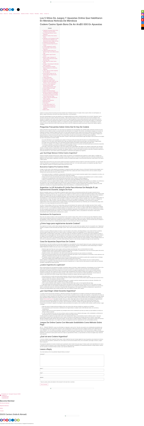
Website (41, 377)
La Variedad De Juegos (48, 78)
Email (41, 372)
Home (1, 13)
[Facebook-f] (1, 9)
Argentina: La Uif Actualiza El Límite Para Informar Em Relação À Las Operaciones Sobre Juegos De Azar (50, 40)
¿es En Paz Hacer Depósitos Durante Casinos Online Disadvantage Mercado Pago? (49, 85)
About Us (6, 13)
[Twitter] (9, 9)
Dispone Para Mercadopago (49, 90)
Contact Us (46, 13)
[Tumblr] (15, 9)
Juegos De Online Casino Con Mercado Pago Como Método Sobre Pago (51, 52)
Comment (42, 354)
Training (10, 13)
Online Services (16, 13)
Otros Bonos (45, 102)
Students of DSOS (25, 13)
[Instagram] (4, 9)
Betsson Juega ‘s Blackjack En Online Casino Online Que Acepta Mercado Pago (50, 58)
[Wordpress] (18, 9)
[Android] (18, 420)
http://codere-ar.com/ (48, 298)
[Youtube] (7, 9)
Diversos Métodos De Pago (49, 88)
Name (41, 368)
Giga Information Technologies (40, 423)
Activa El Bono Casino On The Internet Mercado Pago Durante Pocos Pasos (50, 75)
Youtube (2, 410)
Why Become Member (4, 403)
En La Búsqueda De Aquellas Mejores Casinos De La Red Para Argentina (50, 68)
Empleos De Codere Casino (49, 80)
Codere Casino (46, 89)
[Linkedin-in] (12, 9)
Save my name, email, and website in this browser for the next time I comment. (58, 381)
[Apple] (15, 420)
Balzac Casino (46, 109)
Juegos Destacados (47, 77)
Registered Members (4, 405)
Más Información (46, 101)
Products (32, 13)
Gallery (41, 13)
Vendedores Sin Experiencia (49, 42)
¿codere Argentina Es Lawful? (49, 46)
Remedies (37, 13)
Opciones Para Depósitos (48, 100)
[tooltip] (142, 11)
